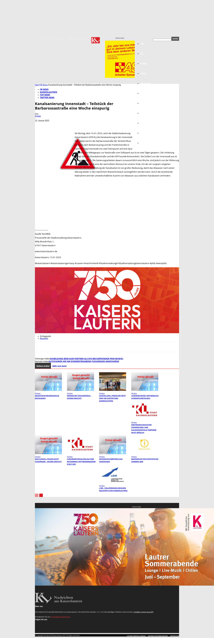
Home (42, 38)
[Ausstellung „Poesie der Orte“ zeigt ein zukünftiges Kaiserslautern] (112, 390)
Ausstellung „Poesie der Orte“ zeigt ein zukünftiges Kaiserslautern (112, 398)
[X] (48, 124)
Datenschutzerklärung (76, 38)
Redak (38, 116)
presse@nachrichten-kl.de (60, 617)
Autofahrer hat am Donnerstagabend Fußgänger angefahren (84, 361)
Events (50, 38)
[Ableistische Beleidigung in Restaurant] (48, 390)
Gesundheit (146, 123)
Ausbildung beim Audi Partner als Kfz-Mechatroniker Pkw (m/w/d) (86, 358)
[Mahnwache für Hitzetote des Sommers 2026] (144, 453)
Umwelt (144, 113)
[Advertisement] (107, 200)
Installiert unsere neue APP (143, 612)
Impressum (59, 38)
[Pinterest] (57, 124)
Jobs (143, 93)
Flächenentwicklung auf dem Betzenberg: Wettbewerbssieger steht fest (81, 461)
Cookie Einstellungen (136, 636)
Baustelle (44, 338)
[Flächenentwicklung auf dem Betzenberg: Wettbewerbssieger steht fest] (80, 453)
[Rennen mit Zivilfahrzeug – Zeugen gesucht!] (80, 390)
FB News (44, 85)
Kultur (144, 133)
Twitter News (47, 97)
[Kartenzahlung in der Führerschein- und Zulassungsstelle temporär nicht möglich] (144, 419)
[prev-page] (36, 495)
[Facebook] (39, 124)
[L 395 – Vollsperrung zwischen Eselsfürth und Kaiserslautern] (112, 482)
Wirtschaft (145, 83)
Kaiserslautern (48, 92)
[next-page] (41, 495)
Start (37, 85)
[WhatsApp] (66, 124)
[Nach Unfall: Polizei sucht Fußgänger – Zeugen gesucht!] (48, 453)
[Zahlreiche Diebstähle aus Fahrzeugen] (112, 453)
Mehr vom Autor (59, 366)
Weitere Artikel (42, 366)
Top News (45, 94)
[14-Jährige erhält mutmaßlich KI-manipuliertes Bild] (144, 390)
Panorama (145, 143)
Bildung (144, 103)
